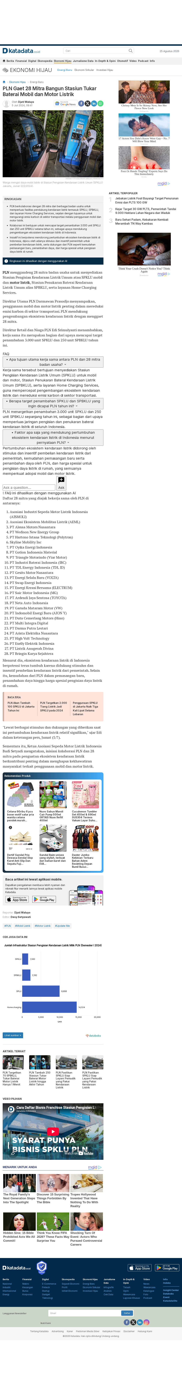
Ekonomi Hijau (62, 60)
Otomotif (122, 60)
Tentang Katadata (39, 1331)
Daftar (127, 1313)
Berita (10, 60)
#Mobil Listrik (22, 925)
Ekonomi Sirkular (84, 69)
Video (133, 60)
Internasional (9, 1291)
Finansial (21, 60)
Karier (70, 1331)
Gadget (46, 1294)
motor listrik (20, 282)
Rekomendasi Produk (17, 775)
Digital (32, 60)
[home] (4, 61)
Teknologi (47, 1298)
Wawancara (129, 1294)
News (146, 1283)
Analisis (108, 1291)
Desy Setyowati (21, 916)
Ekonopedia (45, 60)
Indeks (167, 1283)
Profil (64, 1287)
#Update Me (62, 925)
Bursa (25, 1291)
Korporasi (27, 1294)
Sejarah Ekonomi (70, 1283)
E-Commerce (49, 1283)
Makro (25, 1283)
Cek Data (108, 1294)
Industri (6, 1287)
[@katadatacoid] (146, 1322)
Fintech (46, 1287)
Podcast (143, 60)
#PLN (7, 925)
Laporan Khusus (131, 1298)
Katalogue (148, 1291)
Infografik (109, 1287)
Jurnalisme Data (83, 60)
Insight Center (171, 1290)
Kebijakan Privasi (111, 1331)
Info (152, 60)
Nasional (7, 1283)
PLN (6, 272)
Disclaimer (129, 1331)
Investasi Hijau (105, 69)
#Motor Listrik (43, 925)
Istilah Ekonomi (69, 1291)
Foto (145, 1294)
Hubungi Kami (145, 1331)
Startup (46, 1291)
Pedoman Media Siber (87, 1331)
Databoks (168, 1293)
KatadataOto (170, 1300)
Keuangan (27, 1287)
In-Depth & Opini (105, 60)
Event (166, 1297)
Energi (6, 1294)
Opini (126, 1291)
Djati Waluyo (26, 101)
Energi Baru (64, 69)
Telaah (126, 1287)
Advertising (58, 1331)
